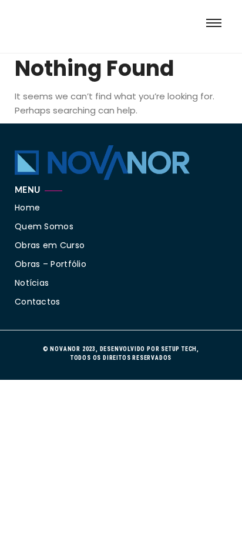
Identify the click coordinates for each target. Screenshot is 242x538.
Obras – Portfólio (50, 264)
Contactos (37, 301)
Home (27, 207)
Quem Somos (44, 226)
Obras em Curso (50, 245)
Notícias (32, 283)
